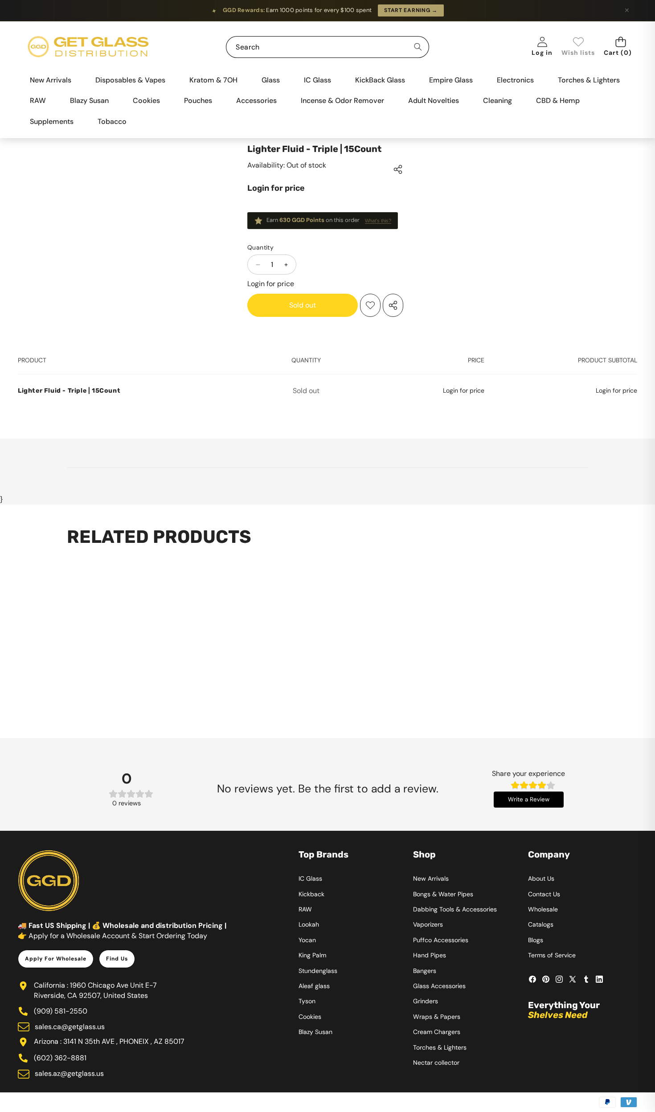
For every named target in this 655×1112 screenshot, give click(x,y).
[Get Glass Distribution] (88, 47)
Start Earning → (411, 10)
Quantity (260, 247)
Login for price (276, 188)
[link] (578, 47)
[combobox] (327, 47)
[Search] (418, 47)
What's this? (378, 220)
